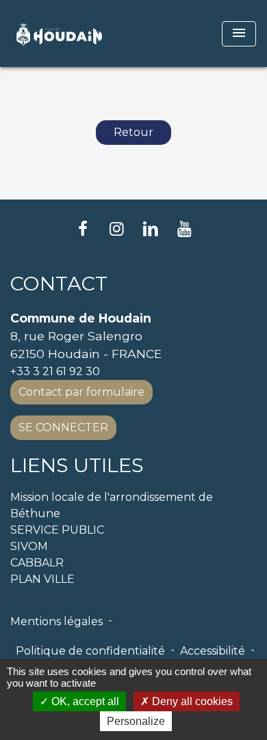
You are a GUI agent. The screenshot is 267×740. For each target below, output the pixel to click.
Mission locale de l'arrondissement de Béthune (111, 505)
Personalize (136, 721)
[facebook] (83, 229)
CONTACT (58, 283)
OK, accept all (84, 701)
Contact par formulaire (81, 391)
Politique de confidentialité (90, 650)
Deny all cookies (191, 701)
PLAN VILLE (42, 579)
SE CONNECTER (63, 427)
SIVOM (29, 546)
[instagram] (116, 229)
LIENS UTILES (76, 465)
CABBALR (37, 562)
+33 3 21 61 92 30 (55, 371)
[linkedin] (150, 229)
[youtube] (185, 229)
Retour (133, 132)
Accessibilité (212, 650)
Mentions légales (56, 621)
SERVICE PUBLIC (57, 529)
